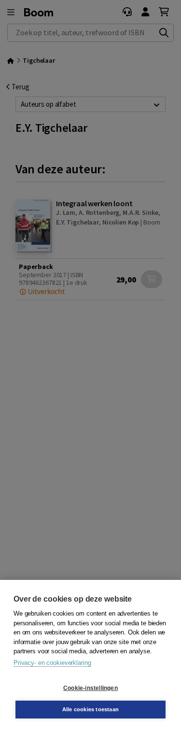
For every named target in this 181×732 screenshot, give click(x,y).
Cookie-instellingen (90, 688)
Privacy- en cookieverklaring (52, 662)
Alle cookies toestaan (90, 709)
